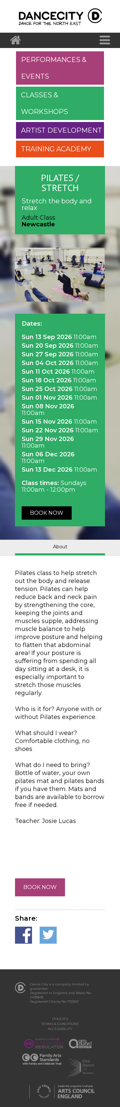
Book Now (46, 513)
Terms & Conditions (60, 1024)
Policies (60, 1019)
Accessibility (60, 1029)
